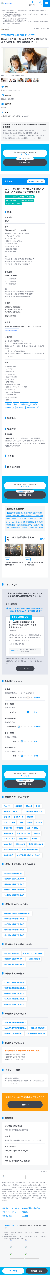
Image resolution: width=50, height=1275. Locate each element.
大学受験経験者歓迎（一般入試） (29, 855)
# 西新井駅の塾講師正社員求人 (15, 930)
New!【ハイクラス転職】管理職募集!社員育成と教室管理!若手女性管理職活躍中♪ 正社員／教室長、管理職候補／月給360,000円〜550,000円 (25, 525)
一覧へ (41, 538)
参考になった (14, 651)
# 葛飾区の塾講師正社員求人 (14, 884)
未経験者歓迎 (8, 833)
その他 (21, 822)
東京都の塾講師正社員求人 (38, 10)
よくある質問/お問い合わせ (31, 1208)
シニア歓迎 (8, 844)
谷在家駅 (15, 116)
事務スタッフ (18, 817)
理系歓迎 (37, 833)
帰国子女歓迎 (23, 839)
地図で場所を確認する (11, 330)
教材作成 (7, 817)
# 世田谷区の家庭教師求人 (13, 1033)
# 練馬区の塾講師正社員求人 (14, 993)
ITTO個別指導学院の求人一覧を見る (18, 1161)
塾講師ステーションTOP (9, 10)
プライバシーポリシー (10, 1212)
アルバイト (8, 806)
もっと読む (37, 138)
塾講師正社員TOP (23, 10)
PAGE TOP (45, 1171)
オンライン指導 (9, 822)
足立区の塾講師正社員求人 (11, 12)
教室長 (29, 822)
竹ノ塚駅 (8, 312)
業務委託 (18, 806)
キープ (40, 5)
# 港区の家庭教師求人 (37, 1028)
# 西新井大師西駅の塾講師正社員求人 (17, 913)
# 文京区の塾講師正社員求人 (14, 895)
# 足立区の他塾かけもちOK (14, 959)
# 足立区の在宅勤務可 (12, 953)
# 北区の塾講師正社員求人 (13, 873)
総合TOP (25, 1105)
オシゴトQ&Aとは (25, 668)
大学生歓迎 (19, 828)
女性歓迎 (35, 839)
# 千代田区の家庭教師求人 (36, 1033)
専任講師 (39, 822)
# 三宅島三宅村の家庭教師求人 (15, 1022)
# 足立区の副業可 (33, 959)
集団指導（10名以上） (12, 811)
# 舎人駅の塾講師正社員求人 (14, 924)
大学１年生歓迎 (32, 828)
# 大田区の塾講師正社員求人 (14, 982)
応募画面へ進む (25, 161)
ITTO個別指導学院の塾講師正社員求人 (14, 20)
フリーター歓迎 (9, 839)
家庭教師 (30, 817)
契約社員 (29, 806)
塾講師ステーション (12, 1225)
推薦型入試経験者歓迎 (30, 849)
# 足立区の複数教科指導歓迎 (14, 964)
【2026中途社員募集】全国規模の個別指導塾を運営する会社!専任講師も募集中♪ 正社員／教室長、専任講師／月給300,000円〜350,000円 (24, 516)
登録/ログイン (32, 5)
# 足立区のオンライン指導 (32, 953)
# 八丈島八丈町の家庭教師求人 (15, 1028)
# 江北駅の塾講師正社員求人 (14, 935)
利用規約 (25, 1212)
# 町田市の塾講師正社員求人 (14, 1004)
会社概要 (25, 1216)
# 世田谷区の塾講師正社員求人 (15, 988)
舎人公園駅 (9, 309)
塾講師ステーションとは (10, 1208)
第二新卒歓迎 (8, 855)
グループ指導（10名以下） (33, 811)
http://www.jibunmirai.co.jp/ (16, 1150)
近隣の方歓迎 (20, 844)
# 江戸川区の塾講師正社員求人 (15, 999)
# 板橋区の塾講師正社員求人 (14, 889)
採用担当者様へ (7, 1216)
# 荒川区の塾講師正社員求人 (14, 879)
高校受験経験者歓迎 (11, 849)
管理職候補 (8, 828)
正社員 (38, 806)
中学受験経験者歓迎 (36, 844)
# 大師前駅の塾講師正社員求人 (15, 919)
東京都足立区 (6, 116)
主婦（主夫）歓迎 (23, 833)
